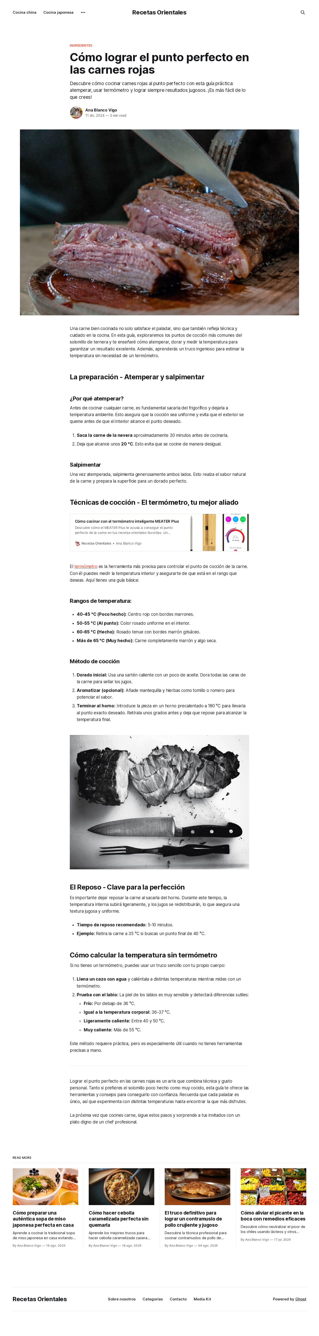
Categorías (153, 1299)
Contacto (178, 1299)
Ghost (300, 1299)
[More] (83, 12)
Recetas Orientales (159, 12)
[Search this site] (303, 12)
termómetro (86, 566)
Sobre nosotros (122, 1299)
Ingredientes (81, 45)
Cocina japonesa (58, 12)
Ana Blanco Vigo (101, 110)
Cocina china (24, 12)
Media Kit (202, 1299)
